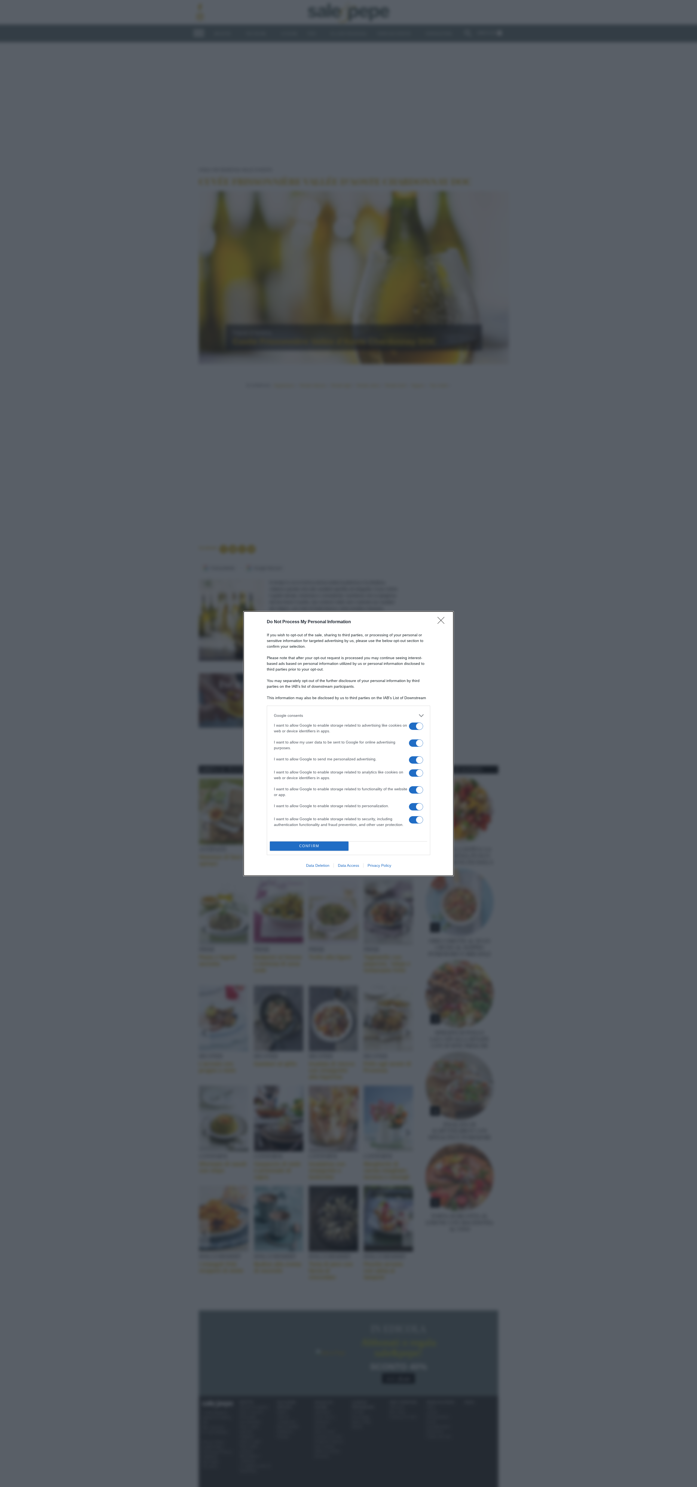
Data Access (348, 865)
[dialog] (348, 744)
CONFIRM (309, 846)
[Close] (443, 622)
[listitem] (348, 715)
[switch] (416, 726)
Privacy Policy (379, 865)
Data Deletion (317, 865)
